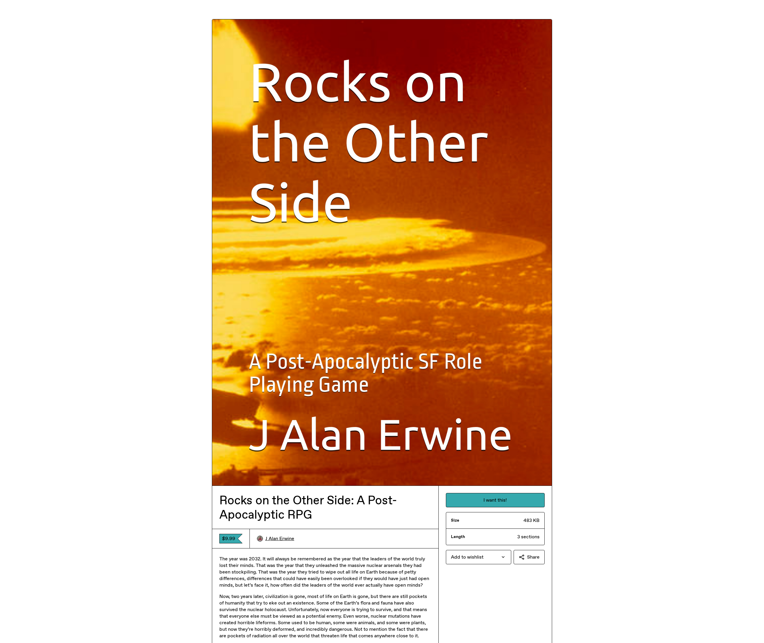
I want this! (495, 500)
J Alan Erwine (279, 538)
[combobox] (478, 557)
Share (533, 557)
